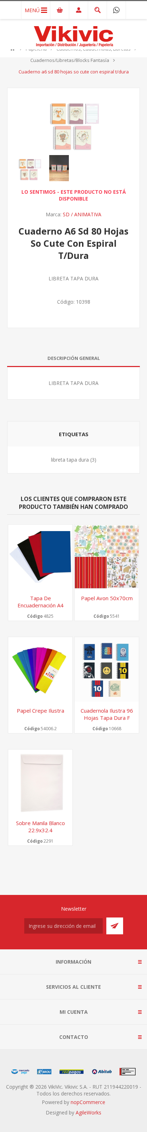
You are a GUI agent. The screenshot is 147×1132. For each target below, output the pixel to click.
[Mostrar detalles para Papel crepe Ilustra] (40, 669)
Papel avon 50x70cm (107, 598)
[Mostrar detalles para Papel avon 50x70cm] (107, 557)
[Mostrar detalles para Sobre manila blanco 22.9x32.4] (40, 782)
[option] (29, 168)
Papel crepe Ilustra (40, 710)
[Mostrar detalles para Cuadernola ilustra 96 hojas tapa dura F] (107, 669)
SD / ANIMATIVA (82, 214)
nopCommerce (88, 1102)
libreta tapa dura (70, 459)
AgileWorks (88, 1112)
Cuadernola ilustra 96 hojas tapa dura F (107, 714)
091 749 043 (116, 10)
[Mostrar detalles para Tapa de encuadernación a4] (40, 557)
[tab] (73, 358)
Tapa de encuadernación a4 (40, 601)
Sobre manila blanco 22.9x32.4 (40, 826)
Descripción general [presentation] (73, 358)
